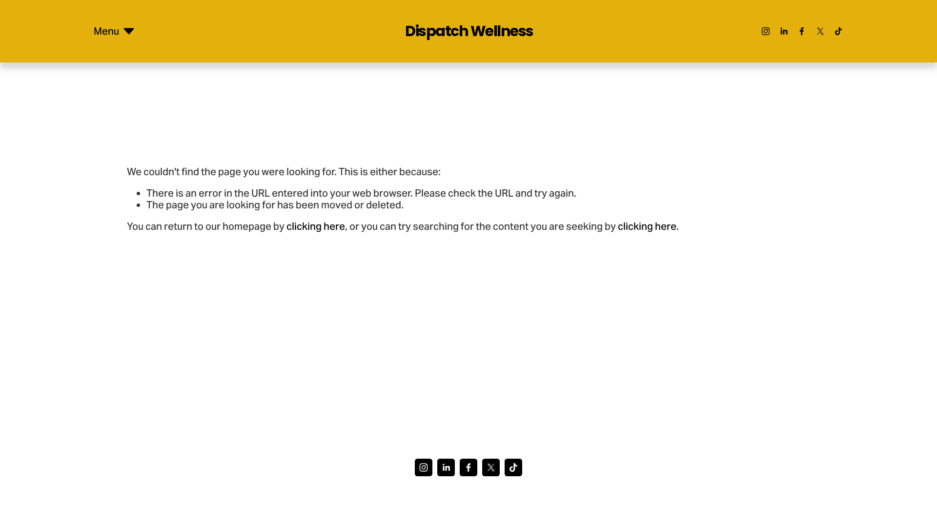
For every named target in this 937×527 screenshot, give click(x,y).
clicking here (315, 226)
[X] (820, 31)
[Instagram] (766, 31)
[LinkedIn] (784, 31)
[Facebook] (802, 31)
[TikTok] (838, 31)
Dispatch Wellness (469, 30)
